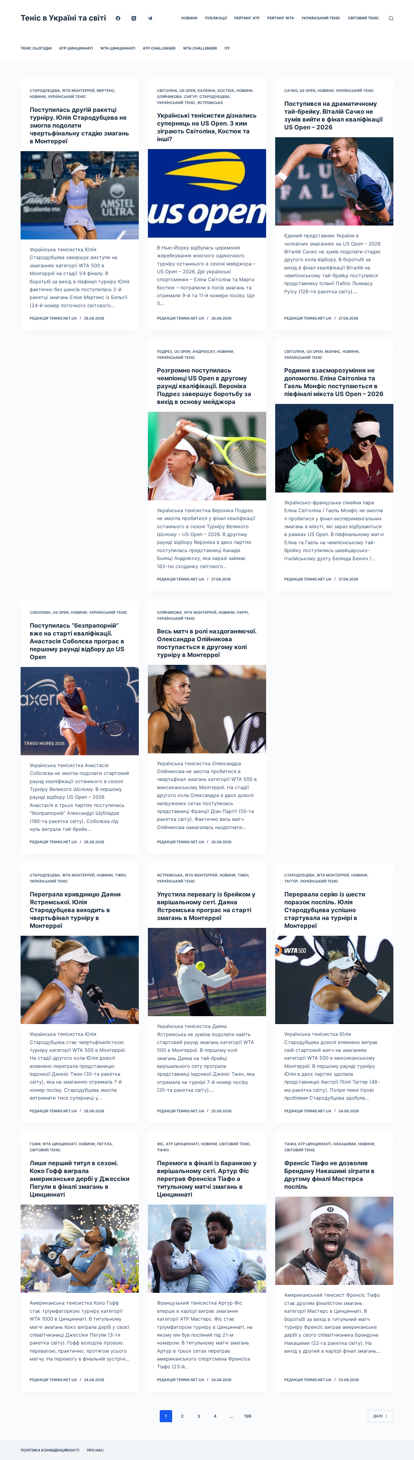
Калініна (206, 90)
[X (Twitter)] (134, 18)
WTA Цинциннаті (117, 48)
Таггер (291, 881)
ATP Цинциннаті (76, 48)
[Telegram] (149, 18)
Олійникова (169, 96)
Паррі (242, 612)
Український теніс (321, 18)
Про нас (95, 1450)
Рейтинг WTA (280, 18)
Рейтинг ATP (247, 18)
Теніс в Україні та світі (63, 17)
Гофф (35, 1144)
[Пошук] (391, 18)
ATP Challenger (159, 48)
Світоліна (167, 90)
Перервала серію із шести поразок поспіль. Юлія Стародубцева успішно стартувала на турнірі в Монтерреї (324, 910)
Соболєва (40, 612)
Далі (377, 1416)
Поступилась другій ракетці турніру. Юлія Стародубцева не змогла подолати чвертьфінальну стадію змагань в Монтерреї (79, 125)
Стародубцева (45, 90)
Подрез (164, 351)
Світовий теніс (363, 18)
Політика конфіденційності (50, 1450)
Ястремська (210, 102)
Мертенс (106, 90)
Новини (189, 18)
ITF (227, 48)
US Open (187, 90)
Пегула (104, 1144)
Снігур (190, 96)
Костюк (226, 90)
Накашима (344, 1144)
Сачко (290, 90)
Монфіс (332, 351)
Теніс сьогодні (36, 48)
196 (248, 1416)
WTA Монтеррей (78, 90)
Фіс (160, 1144)
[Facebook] (118, 18)
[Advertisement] (80, 431)
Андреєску (203, 351)
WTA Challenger (200, 48)
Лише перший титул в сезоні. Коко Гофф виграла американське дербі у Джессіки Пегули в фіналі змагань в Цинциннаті (79, 1178)
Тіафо (163, 1150)
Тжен (120, 875)
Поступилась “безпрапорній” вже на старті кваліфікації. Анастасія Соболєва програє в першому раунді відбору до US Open (77, 641)
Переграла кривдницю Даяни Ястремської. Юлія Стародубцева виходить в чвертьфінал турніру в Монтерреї (75, 910)
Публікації (216, 18)
